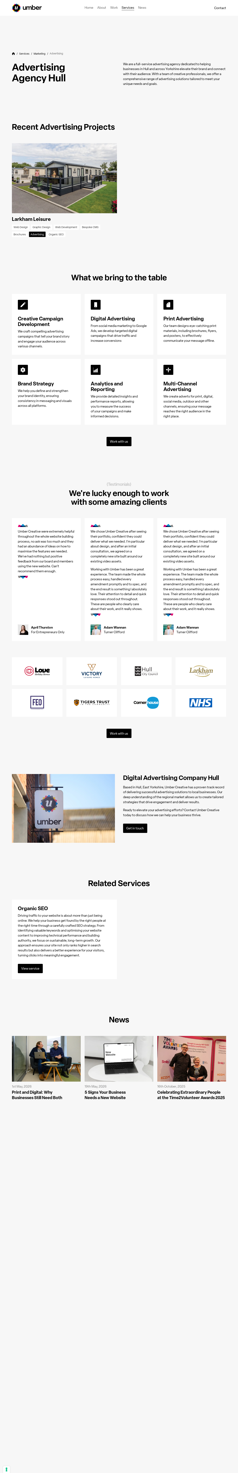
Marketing (39, 53)
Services (24, 53)
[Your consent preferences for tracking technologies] (6, 1469)
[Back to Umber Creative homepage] (27, 8)
